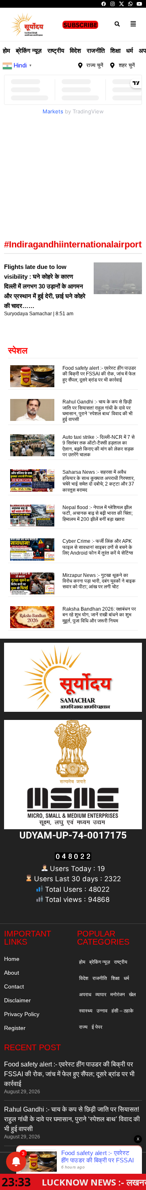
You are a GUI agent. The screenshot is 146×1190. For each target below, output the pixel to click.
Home (11, 959)
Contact (14, 986)
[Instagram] (112, 4)
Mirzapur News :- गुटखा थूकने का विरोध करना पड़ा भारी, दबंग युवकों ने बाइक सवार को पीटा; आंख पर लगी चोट (98, 581)
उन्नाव (102, 1011)
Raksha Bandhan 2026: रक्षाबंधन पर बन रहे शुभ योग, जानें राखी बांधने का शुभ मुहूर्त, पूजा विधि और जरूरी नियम (99, 615)
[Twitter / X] (121, 4)
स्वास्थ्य (85, 1011)
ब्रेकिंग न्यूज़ (29, 50)
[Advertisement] (73, 169)
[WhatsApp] (130, 4)
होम (6, 50)
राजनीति (96, 50)
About (11, 972)
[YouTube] (139, 4)
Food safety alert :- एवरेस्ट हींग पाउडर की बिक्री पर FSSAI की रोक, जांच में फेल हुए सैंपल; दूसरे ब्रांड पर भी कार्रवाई (99, 374)
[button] (117, 23)
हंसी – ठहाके (122, 1011)
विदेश (75, 50)
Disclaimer (17, 1000)
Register (15, 1028)
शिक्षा (115, 50)
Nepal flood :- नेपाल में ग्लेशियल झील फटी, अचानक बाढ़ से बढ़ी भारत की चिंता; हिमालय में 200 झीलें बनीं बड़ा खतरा (97, 513)
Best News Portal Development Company (62, 1165)
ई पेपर (97, 1027)
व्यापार (100, 994)
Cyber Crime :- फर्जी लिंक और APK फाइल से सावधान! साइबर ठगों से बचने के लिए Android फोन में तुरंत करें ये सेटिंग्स (97, 547)
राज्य (83, 1027)
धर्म (129, 50)
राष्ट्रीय (55, 50)
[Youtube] (62, 65)
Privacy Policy (21, 1014)
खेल (132, 994)
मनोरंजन (117, 994)
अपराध (85, 994)
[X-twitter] (52, 65)
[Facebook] (103, 4)
